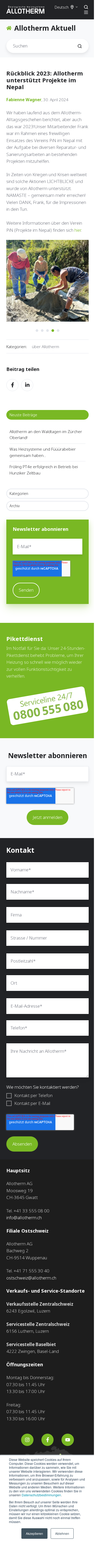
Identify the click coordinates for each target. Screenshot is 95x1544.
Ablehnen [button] (60, 1533)
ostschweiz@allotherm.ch (31, 1280)
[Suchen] (75, 46)
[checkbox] (45, 1102)
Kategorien (19, 489)
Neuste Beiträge (23, 410)
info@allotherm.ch (24, 1220)
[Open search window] (82, 7)
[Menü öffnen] (82, 12)
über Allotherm (45, 342)
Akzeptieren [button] (32, 1533)
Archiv (15, 501)
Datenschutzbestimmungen (28, 1495)
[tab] (35, 326)
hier (77, 230)
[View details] (25, 1442)
